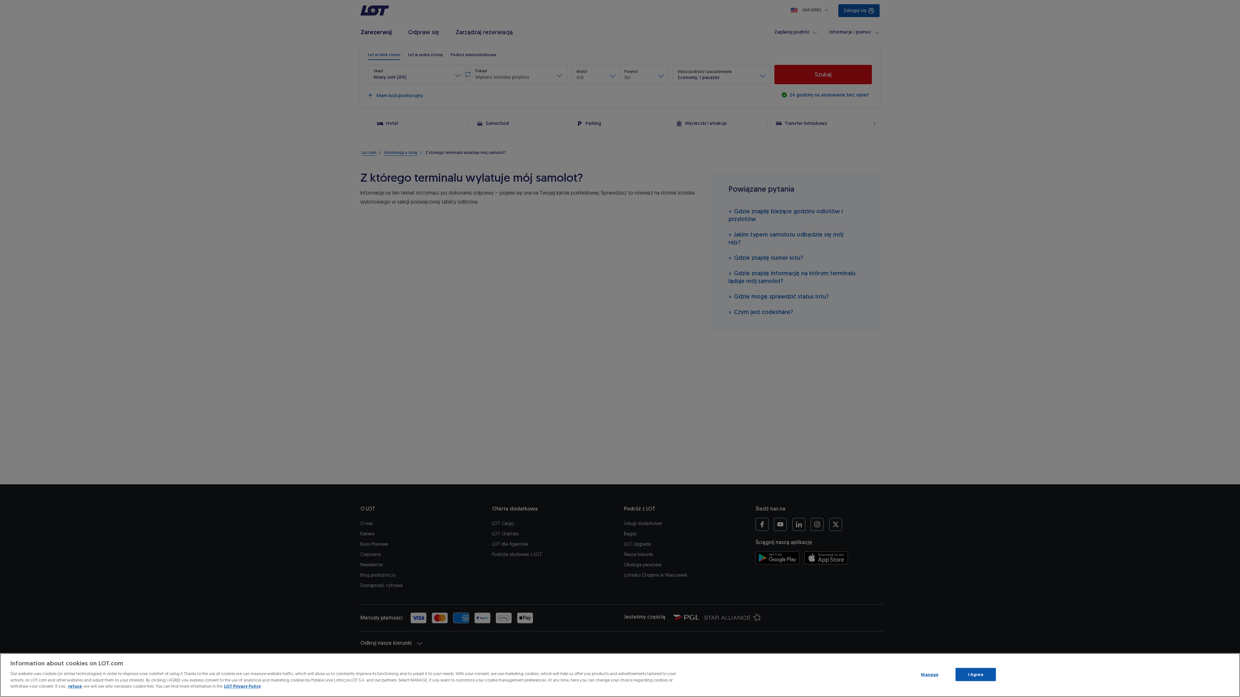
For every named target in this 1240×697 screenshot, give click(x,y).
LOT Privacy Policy (242, 686)
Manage (929, 674)
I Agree (975, 674)
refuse (75, 686)
